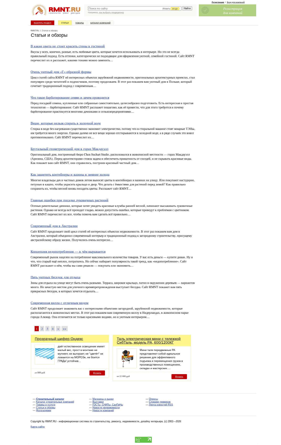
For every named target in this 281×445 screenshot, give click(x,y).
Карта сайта (38, 426)
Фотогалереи (43, 410)
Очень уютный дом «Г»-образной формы (61, 71)
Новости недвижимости (106, 407)
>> (64, 329)
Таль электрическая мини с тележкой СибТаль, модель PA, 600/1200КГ (149, 340)
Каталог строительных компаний (55, 401)
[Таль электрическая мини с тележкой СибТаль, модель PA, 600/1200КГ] (126, 367)
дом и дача (75, 13)
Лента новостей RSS (161, 404)
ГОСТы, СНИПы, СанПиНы (108, 404)
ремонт (66, 13)
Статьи (65, 23)
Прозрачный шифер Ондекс (59, 339)
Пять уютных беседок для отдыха (55, 277)
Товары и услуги (45, 404)
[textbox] (134, 8)
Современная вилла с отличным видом (59, 302)
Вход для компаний (236, 2)
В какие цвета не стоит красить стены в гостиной (68, 46)
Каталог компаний (100, 23)
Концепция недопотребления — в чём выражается (68, 251)
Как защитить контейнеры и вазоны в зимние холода (70, 174)
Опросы (153, 398)
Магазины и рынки (103, 398)
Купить (97, 372)
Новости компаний (103, 410)
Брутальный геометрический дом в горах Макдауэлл (69, 148)
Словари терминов (160, 401)
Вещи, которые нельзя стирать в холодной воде (66, 123)
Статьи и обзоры (45, 407)
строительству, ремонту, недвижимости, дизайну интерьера (128, 421)
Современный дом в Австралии (54, 225)
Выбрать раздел (42, 23)
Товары (79, 23)
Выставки (98, 401)
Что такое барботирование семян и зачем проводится (70, 97)
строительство (55, 13)
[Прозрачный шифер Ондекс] (44, 363)
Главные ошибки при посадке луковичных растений (69, 200)
